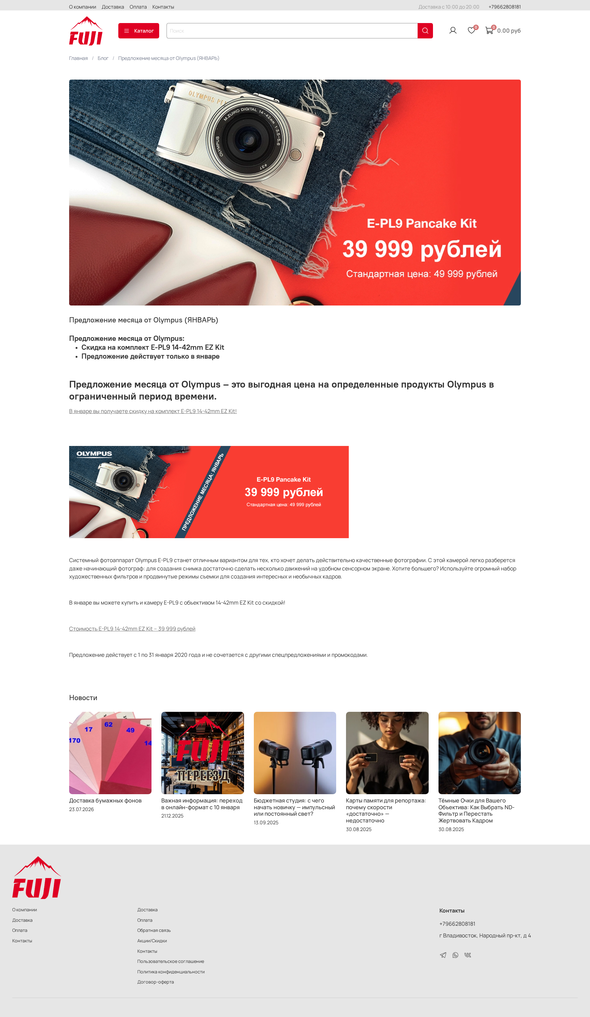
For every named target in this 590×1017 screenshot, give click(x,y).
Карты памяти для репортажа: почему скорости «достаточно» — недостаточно (386, 810)
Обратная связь (154, 930)
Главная (78, 58)
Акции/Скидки (152, 941)
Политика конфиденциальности (171, 972)
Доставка (113, 6)
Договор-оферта (155, 982)
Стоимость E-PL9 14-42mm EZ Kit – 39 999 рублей (132, 628)
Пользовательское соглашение (170, 961)
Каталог (144, 30)
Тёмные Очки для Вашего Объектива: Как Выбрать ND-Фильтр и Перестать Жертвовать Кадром (477, 810)
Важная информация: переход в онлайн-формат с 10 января (201, 804)
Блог (103, 58)
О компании (82, 6)
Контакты (163, 6)
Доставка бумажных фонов (105, 800)
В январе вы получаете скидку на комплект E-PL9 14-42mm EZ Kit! (153, 411)
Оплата (138, 6)
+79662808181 (505, 6)
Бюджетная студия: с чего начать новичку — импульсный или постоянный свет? (294, 807)
